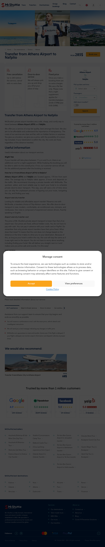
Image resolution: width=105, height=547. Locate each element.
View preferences (74, 284)
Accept (31, 284)
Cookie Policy (52, 289)
